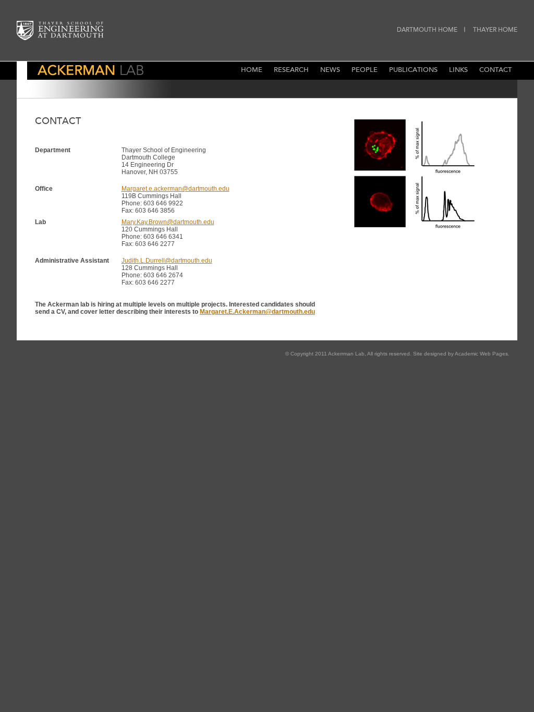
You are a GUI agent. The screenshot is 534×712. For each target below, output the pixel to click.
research (291, 70)
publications (413, 70)
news (330, 70)
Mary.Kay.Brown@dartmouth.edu (168, 222)
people (364, 70)
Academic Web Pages (481, 354)
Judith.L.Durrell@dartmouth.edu (167, 260)
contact (495, 70)
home (251, 70)
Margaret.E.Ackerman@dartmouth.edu (257, 311)
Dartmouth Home (427, 30)
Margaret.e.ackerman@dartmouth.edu (175, 188)
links (458, 70)
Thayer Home (495, 30)
